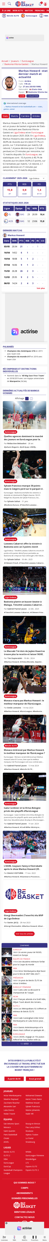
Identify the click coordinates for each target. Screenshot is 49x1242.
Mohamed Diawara (34, 1095)
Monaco (7, 1127)
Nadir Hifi (29, 1113)
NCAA (15, 996)
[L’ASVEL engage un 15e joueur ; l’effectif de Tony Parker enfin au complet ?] (7, 1036)
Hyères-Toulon (32, 1134)
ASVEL (6, 1142)
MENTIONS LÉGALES (24, 1212)
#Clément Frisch (11, 563)
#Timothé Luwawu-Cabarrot (31, 563)
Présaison (18, 977)
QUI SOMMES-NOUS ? (25, 1182)
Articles (36, 116)
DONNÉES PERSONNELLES (25, 1198)
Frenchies (40, 10)
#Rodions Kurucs (11, 505)
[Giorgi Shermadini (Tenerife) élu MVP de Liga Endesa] (24, 894)
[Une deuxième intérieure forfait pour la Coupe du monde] (7, 961)
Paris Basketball (10, 1134)
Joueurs (15, 61)
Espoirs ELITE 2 (32, 1170)
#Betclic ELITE (26, 769)
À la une (6, 10)
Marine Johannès (33, 1110)
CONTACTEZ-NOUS (24, 1217)
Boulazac (29, 1131)
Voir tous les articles (24, 933)
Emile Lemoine (14, 707)
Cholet (6, 1138)
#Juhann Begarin (11, 447)
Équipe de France (21, 959)
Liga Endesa (19, 132)
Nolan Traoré (9, 1113)
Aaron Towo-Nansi (34, 1099)
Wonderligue (31, 1159)
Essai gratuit (35, 1079)
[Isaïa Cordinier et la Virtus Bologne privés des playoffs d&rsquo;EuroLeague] (24, 787)
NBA (46, 15)
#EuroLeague (26, 711)
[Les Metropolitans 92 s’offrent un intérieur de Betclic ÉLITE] (7, 1008)
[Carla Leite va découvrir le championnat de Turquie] (7, 989)
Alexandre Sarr (10, 1106)
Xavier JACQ (12, 922)
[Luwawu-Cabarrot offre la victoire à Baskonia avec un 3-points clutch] (24, 522)
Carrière (25, 116)
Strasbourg (30, 1142)
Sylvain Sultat (13, 501)
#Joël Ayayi (24, 447)
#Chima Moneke (27, 662)
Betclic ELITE (13, 15)
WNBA (28, 1152)
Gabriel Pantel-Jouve (17, 609)
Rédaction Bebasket (16, 443)
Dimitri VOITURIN (15, 873)
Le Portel (29, 1138)
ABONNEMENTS (24, 1193)
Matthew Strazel (32, 1103)
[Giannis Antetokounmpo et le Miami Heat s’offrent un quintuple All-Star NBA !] (7, 1027)
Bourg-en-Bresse (33, 1123)
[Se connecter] (45, 4)
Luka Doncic (9, 1110)
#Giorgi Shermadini (12, 926)
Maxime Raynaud (11, 1099)
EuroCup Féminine (22, 987)
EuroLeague (31, 15)
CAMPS (24, 1187)
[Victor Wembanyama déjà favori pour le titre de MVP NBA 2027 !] (7, 971)
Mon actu (18, 10)
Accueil (5, 61)
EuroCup (17, 949)
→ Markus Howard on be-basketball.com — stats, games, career (23, 107)
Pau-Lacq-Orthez (33, 1127)
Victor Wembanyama (12, 1095)
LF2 (27, 1163)
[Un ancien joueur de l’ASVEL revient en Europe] (7, 952)
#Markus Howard (11, 662)
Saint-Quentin (9, 1131)
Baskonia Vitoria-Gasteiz (16, 64)
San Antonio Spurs (11, 1123)
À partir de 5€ (14, 1079)
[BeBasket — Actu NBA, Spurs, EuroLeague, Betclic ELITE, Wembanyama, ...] (24, 3)
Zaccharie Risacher (12, 1103)
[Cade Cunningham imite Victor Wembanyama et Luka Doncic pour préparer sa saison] (7, 1018)
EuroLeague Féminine (35, 1155)
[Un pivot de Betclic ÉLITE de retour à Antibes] (7, 980)
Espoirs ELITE (31, 1166)
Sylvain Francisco (33, 1106)
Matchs (29, 10)
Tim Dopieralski (14, 658)
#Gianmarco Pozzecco (29, 876)
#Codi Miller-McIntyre (29, 827)
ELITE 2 (16, 1006)
